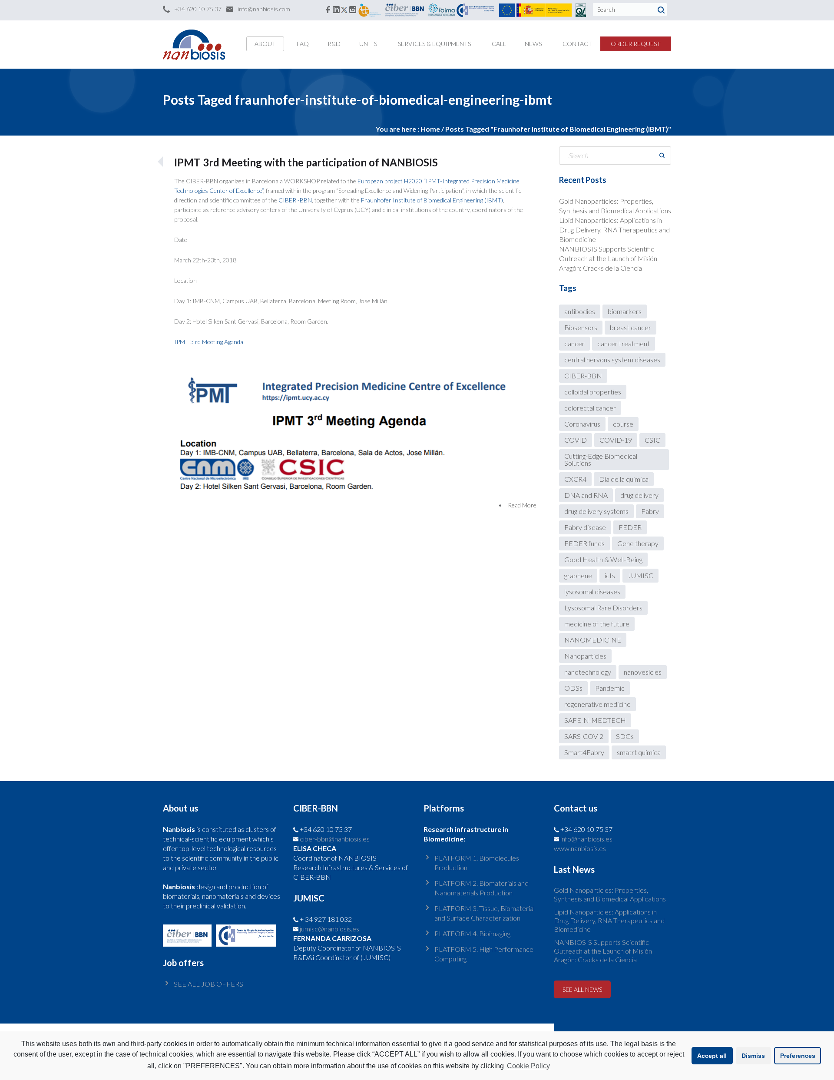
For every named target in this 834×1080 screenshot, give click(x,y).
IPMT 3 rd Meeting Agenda (208, 341)
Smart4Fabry (584, 752)
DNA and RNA (586, 495)
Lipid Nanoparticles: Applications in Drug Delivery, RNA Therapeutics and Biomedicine (614, 229)
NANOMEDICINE (592, 640)
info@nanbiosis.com (264, 9)
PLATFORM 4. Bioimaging (472, 933)
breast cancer (630, 327)
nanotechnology (587, 672)
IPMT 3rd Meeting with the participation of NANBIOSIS (306, 162)
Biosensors (580, 327)
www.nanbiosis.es (580, 848)
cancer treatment (623, 343)
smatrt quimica (639, 752)
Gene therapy (638, 543)
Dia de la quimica (624, 479)
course (623, 424)
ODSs (573, 688)
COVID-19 (615, 440)
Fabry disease (585, 527)
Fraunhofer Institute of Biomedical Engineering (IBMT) (432, 200)
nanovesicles (643, 672)
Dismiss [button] (753, 1055)
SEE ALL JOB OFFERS (208, 984)
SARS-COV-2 (583, 736)
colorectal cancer (590, 408)
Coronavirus (582, 424)
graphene (578, 575)
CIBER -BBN (295, 200)
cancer (574, 343)
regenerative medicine (597, 704)
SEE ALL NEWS (582, 989)
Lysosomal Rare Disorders (603, 607)
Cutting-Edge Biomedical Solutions (600, 459)
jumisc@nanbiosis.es (329, 928)
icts (610, 575)
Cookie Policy (528, 1066)
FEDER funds (584, 543)
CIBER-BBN (583, 375)
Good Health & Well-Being (603, 559)
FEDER (630, 527)
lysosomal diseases (592, 591)
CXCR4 (575, 479)
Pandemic (610, 688)
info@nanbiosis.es (586, 839)
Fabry (650, 511)
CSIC (652, 440)
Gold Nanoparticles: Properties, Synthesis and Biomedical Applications (610, 894)
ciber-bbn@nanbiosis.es (335, 839)
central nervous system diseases (612, 359)
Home (430, 129)
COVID (575, 440)
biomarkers (625, 311)
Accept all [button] (712, 1055)
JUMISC (640, 575)
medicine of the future (596, 624)
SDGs (625, 736)
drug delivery (639, 495)
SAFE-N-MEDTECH (595, 720)
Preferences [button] (797, 1055)
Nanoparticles (585, 656)
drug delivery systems (596, 511)
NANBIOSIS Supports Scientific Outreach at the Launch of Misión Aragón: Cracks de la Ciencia (608, 258)
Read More (522, 505)
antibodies (579, 311)
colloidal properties (592, 392)
